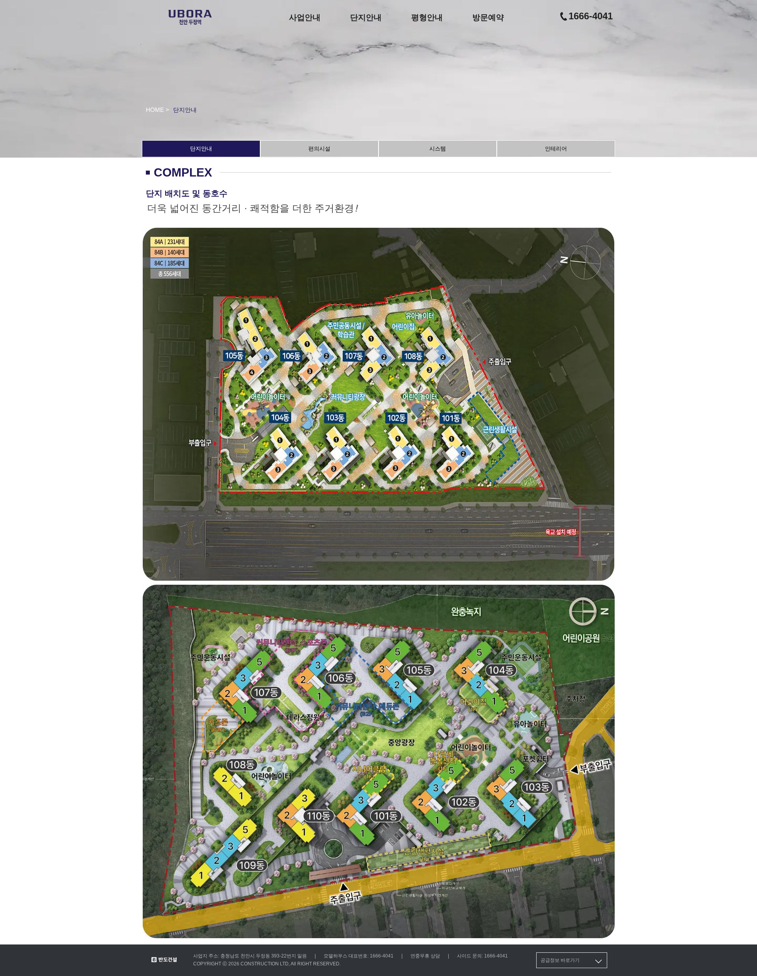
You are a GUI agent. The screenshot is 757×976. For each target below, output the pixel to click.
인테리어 (556, 148)
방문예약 (488, 17)
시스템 (437, 148)
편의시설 (319, 148)
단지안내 (366, 17)
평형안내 (427, 17)
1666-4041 (591, 16)
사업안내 (305, 17)
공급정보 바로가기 (560, 960)
